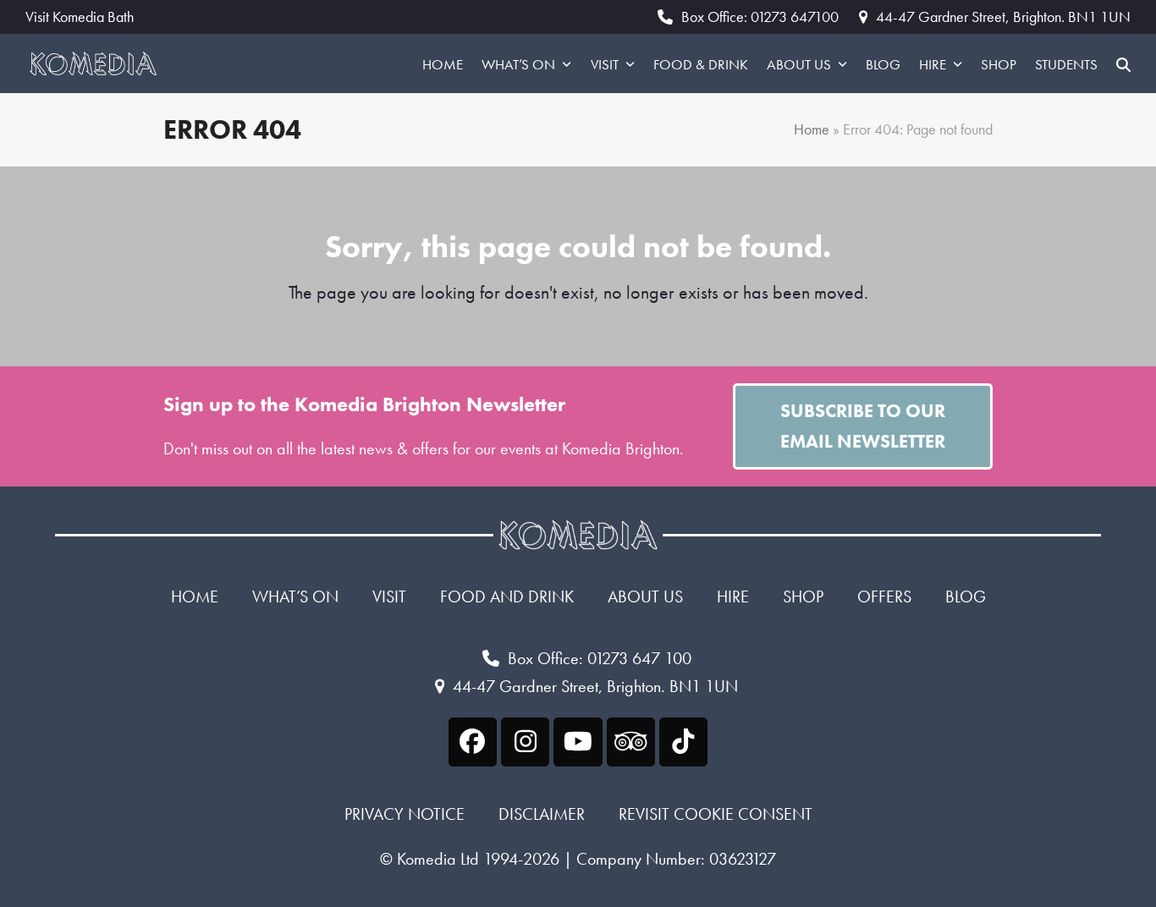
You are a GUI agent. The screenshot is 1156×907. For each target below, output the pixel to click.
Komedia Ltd (438, 859)
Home (811, 129)
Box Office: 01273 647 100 (599, 658)
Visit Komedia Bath (79, 17)
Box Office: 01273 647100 (760, 16)
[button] (1123, 63)
